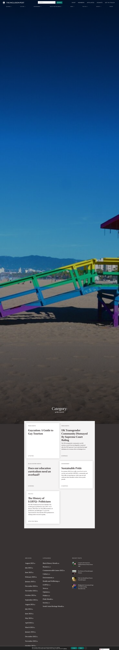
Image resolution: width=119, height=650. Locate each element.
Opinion (46, 592)
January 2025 (29, 582)
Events (111, 6)
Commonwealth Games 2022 (53, 570)
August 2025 (29, 563)
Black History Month (50, 563)
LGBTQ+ (46, 585)
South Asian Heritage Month (53, 606)
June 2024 (28, 614)
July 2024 (28, 609)
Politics (85, 6)
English (102, 649)
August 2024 (29, 604)
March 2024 (29, 627)
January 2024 (29, 632)
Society (98, 6)
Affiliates (90, 2)
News (71, 6)
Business (8, 6)
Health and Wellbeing (55, 6)
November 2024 (30, 591)
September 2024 (31, 600)
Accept (74, 648)
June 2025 (28, 572)
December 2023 (30, 636)
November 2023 (30, 641)
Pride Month (47, 599)
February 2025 (30, 577)
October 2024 (30, 595)
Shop (73, 2)
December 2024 (30, 586)
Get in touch (110, 2)
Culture (22, 6)
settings (65, 648)
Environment (37, 6)
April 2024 (28, 623)
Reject (81, 648)
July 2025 (28, 568)
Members (81, 2)
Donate (100, 2)
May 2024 (28, 618)
